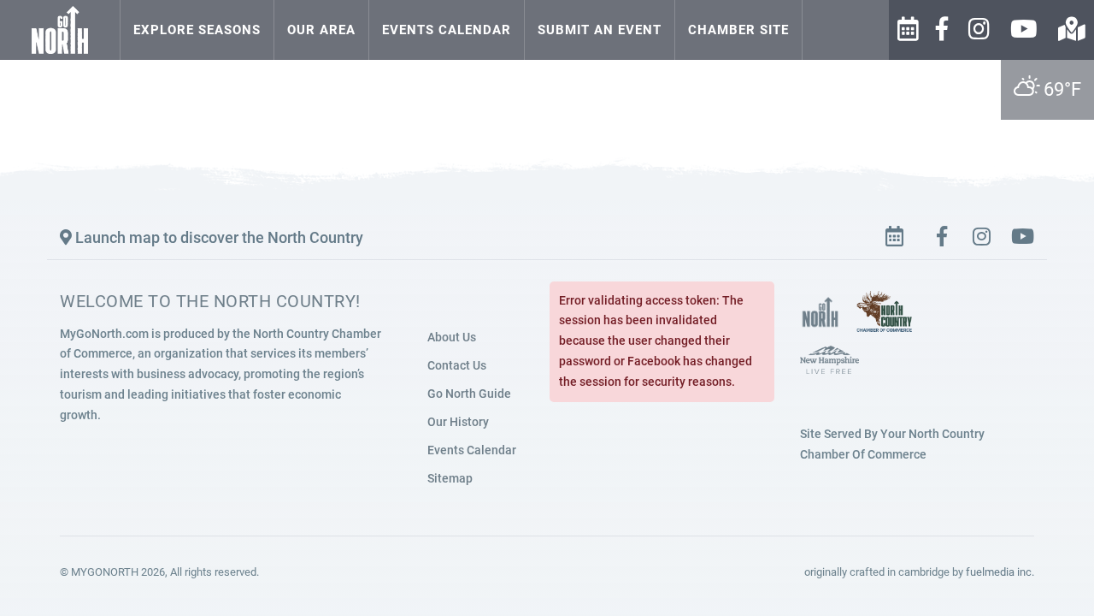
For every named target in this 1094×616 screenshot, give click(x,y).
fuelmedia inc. (1000, 572)
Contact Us (456, 365)
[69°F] (821, 12)
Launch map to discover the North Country (217, 237)
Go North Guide (469, 393)
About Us (451, 337)
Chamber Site (738, 30)
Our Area (321, 30)
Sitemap (450, 478)
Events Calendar (446, 30)
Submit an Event (600, 30)
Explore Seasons (197, 30)
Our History (458, 422)
